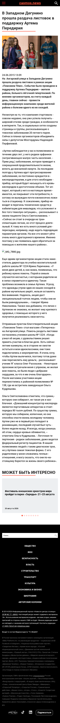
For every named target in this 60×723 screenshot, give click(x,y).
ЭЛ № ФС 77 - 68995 (10, 614)
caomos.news (30, 3)
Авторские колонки (30, 602)
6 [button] (33, 515)
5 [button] (31, 515)
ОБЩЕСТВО (30, 546)
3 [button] (26, 515)
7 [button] (35, 515)
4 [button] (29, 515)
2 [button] (24, 515)
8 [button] (38, 515)
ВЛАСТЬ (30, 565)
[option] (30, 495)
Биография (30, 596)
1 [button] (22, 515)
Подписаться (44, 712)
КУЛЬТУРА (30, 583)
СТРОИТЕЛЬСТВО (30, 571)
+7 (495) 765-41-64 (9, 626)
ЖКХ (30, 552)
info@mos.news (23, 626)
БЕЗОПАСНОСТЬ (30, 558)
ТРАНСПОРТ (30, 577)
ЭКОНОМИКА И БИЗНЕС (30, 590)
